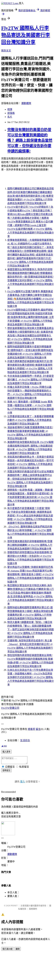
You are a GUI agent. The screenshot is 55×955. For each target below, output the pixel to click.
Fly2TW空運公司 (10, 708)
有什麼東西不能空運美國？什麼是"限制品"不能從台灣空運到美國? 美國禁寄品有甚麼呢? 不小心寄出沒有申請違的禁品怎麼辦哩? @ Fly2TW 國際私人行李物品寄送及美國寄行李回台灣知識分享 (30, 515)
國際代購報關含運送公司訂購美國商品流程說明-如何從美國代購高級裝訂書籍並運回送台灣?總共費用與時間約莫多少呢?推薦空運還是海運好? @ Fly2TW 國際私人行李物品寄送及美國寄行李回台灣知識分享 (30, 196)
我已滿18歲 (7, 949)
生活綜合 (25, 740)
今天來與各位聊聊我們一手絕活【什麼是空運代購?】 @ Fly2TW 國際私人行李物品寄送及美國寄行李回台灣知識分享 (30, 380)
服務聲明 (33, 909)
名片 (9, 116)
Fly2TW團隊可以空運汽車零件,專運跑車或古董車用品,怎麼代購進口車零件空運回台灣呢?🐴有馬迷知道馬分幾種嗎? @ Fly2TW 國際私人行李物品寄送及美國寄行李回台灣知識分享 (30, 298)
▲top (4, 745)
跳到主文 (6, 50)
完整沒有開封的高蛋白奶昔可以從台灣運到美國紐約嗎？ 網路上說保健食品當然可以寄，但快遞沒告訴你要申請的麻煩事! (29, 140)
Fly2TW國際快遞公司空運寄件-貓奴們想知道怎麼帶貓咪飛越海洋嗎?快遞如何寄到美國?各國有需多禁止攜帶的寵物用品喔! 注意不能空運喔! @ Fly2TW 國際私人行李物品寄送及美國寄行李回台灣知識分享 (30, 317)
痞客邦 (31, 729)
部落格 (11, 113)
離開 (18, 949)
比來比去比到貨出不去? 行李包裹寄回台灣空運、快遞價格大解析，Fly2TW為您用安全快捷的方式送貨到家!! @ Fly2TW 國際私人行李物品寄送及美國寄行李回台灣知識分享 (30, 677)
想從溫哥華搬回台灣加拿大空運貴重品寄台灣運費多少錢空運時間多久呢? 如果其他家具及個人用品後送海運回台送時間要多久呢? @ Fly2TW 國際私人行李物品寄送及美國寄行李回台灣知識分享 (30, 335)
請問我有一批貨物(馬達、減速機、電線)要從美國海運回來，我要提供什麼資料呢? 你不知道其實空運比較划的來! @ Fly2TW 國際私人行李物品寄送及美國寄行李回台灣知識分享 (30, 497)
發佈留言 (6, 770)
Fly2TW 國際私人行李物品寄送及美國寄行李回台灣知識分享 (25, 35)
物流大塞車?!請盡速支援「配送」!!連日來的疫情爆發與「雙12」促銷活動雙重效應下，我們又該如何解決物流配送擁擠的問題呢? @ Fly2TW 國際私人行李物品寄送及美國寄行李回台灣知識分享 (30, 629)
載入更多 (6, 752)
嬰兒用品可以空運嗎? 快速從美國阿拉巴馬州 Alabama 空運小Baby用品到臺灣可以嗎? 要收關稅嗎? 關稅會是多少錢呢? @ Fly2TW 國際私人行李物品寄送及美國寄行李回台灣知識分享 (30, 574)
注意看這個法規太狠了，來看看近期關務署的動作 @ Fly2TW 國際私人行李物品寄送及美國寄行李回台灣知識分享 (30, 420)
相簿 (9, 109)
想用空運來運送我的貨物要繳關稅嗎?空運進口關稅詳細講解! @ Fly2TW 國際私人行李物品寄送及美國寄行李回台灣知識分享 (29, 545)
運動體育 (26, 103)
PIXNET (14, 905)
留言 (38, 729)
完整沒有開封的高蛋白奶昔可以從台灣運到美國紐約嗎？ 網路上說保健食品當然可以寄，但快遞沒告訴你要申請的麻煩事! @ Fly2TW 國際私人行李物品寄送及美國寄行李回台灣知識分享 (30, 479)
